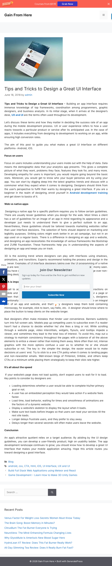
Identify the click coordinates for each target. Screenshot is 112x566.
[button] (56, 270)
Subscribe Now (56, 295)
